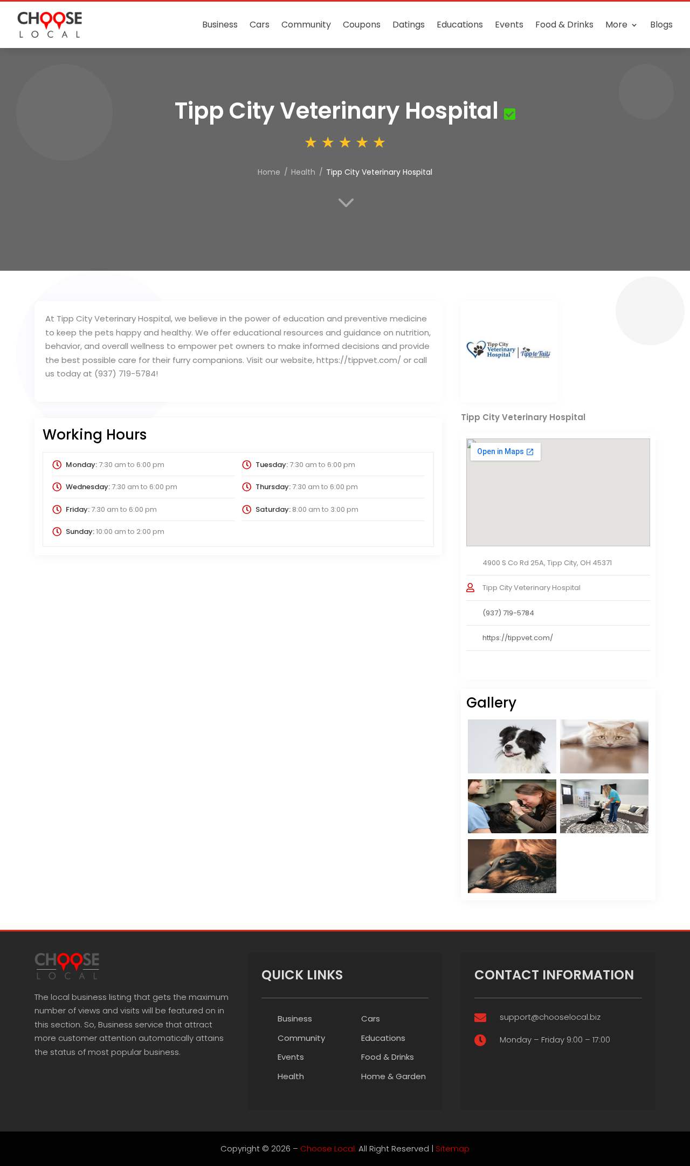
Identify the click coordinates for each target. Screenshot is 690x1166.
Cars (260, 24)
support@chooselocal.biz (550, 1017)
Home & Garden (393, 1076)
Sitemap (453, 1148)
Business (220, 24)
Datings (408, 24)
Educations (460, 24)
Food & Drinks (564, 24)
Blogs (661, 24)
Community (306, 24)
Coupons (362, 24)
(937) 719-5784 (508, 613)
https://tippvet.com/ (517, 638)
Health (291, 1076)
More (616, 24)
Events (509, 24)
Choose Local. (328, 1148)
